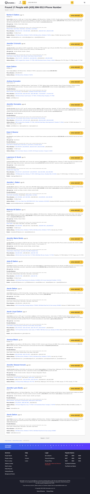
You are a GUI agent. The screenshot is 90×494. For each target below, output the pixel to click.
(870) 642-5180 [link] (26, 120)
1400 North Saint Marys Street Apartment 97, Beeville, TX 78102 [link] (49, 122)
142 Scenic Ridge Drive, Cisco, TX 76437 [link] (24, 404)
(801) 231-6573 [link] (26, 354)
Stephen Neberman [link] (11, 118)
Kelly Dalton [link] (22, 28)
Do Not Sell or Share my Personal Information (53, 464)
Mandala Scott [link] (10, 169)
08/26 (73, 458)
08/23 (73, 460)
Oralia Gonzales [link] (34, 118)
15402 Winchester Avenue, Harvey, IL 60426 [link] (45, 60)
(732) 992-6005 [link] (26, 30)
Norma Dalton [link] (31, 325)
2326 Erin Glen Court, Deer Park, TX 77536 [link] (25, 255)
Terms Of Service (41, 491)
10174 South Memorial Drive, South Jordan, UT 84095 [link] (27, 329)
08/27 (66, 458)
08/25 (79, 458)
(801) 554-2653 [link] (18, 354)
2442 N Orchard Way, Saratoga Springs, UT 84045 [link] (26, 305)
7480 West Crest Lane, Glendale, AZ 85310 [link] (50, 329)
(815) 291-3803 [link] (41, 146)
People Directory (8, 440)
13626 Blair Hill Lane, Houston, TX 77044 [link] (44, 255)
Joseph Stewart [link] (16, 56)
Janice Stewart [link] (24, 56)
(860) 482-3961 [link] (25, 402)
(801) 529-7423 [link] (18, 30)
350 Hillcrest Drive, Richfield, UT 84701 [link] (24, 35)
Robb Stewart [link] (10, 56)
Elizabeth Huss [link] (34, 250)
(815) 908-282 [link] (25, 146)
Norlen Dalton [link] (10, 223)
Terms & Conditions (49, 458)
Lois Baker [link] (34, 195)
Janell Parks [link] (25, 325)
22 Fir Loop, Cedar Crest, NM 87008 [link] (23, 201)
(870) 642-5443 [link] (18, 120)
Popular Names (69, 453)
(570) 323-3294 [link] (26, 379)
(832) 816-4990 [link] (42, 120)
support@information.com (61, 485)
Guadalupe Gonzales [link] (33, 91)
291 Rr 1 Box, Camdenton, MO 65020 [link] (40, 201)
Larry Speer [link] (23, 250)
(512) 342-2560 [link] (41, 171)
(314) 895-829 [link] (42, 197)
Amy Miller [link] (28, 250)
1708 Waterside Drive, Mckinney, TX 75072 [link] (25, 174)
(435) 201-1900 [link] (49, 30)
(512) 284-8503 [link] (49, 171)
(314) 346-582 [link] (49, 197)
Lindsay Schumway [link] (17, 325)
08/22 (79, 460)
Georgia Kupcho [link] (24, 400)
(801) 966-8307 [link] (18, 225)
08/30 (66, 455)
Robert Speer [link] (17, 250)
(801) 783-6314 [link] (18, 327)
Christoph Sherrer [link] (38, 144)
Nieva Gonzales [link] (41, 118)
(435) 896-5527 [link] (49, 225)
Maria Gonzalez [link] (26, 118)
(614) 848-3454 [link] (33, 58)
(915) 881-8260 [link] (18, 252)
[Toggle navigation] (84, 2)
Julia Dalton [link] (28, 28)
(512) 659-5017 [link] (33, 171)
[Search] (72, 2)
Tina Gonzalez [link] (19, 118)
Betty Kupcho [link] (32, 400)
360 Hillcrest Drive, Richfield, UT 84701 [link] (42, 35)
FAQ (26, 455)
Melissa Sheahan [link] (10, 400)
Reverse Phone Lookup (17, 440)
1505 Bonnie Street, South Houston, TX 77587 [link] (25, 95)
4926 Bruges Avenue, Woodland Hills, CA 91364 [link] (45, 174)
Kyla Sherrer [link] (24, 144)
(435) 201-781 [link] (34, 276)
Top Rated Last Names (70, 466)
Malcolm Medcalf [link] (38, 56)
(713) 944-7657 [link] (49, 93)
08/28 (79, 455)
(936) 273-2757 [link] (18, 58)
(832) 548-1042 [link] (26, 93)
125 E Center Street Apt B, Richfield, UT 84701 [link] (50, 280)
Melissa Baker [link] (29, 195)
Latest (26, 460)
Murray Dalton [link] (38, 325)
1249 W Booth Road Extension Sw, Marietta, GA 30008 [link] (27, 280)
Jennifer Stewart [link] (17, 377)
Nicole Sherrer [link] (10, 144)
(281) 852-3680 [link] (48, 58)
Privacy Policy (48, 460)
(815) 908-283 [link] (18, 146)
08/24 (66, 460)
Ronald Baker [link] (16, 195)
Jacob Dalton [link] (34, 28)
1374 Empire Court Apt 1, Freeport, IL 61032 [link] (42, 150)
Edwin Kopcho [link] (39, 400)
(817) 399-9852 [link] (18, 197)
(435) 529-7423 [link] (42, 30)
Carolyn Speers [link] (10, 250)
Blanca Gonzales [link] (42, 91)
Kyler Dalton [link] (16, 28)
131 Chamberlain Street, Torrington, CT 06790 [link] (44, 404)
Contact (27, 458)
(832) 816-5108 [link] (18, 93)
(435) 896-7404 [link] (42, 225)
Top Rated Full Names (70, 463)
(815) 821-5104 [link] (33, 146)
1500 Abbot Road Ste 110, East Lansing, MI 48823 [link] (49, 305)
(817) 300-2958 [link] (26, 197)
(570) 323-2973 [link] (34, 379)
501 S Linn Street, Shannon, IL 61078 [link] (23, 150)
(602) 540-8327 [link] (42, 327)
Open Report (75, 15)
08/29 (73, 455)
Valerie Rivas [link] (31, 377)
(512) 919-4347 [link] (25, 171)
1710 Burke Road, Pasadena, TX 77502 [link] (45, 95)
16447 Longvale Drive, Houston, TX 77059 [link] (24, 60)
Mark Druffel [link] (9, 195)
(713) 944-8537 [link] (42, 93)
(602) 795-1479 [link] (34, 327)
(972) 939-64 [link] (18, 402)
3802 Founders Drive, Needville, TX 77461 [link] (24, 122)
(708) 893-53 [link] (26, 58)
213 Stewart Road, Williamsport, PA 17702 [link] (24, 381)
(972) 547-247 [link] (18, 171)
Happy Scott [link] (16, 169)
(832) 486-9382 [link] (34, 93)
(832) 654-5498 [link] (49, 120)
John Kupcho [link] (18, 400)
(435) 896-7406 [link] (18, 276)
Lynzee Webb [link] (10, 325)
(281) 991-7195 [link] (34, 252)
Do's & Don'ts (48, 455)
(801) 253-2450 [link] (26, 327)
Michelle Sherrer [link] (17, 144)
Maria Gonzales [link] (10, 91)
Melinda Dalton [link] (10, 28)
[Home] (10, 2)
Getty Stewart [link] (31, 56)
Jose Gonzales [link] (17, 91)
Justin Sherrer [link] (30, 144)
